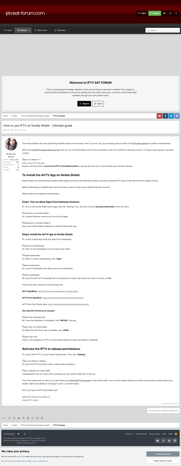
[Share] (173, 139)
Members (61, 30)
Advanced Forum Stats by (24, 440)
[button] (29, 30)
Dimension (10, 434)
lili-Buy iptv (9, 130)
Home (9, 30)
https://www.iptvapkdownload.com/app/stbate (63, 298)
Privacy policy (154, 434)
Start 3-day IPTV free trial (33, 163)
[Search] (176, 13)
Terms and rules (141, 434)
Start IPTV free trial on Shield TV (36, 396)
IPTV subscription (140, 143)
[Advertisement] (90, 53)
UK (18, 170)
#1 (177, 139)
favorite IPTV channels (80, 380)
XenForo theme (22, 443)
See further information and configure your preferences (24, 461)
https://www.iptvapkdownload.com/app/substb (68, 304)
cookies (19, 456)
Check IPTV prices (30, 400)
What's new (42, 30)
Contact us (129, 434)
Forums (23, 30)
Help (164, 434)
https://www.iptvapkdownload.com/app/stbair (58, 291)
